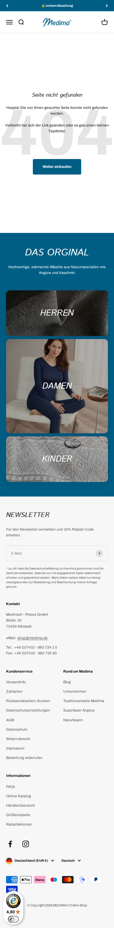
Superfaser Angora (79, 710)
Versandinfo (16, 682)
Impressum (15, 748)
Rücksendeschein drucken (28, 701)
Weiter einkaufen (57, 166)
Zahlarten (14, 691)
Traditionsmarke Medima (83, 701)
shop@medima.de (32, 638)
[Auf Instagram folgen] (26, 844)
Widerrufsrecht (18, 739)
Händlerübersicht (20, 805)
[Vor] (107, 5)
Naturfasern (73, 720)
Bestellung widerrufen (24, 758)
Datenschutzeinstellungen (28, 710)
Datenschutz (16, 729)
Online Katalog (18, 796)
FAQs (10, 786)
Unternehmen (74, 691)
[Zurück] (7, 5)
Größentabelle (18, 815)
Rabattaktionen (19, 824)
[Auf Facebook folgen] (10, 844)
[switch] (13, 919)
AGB (10, 720)
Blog (67, 682)
